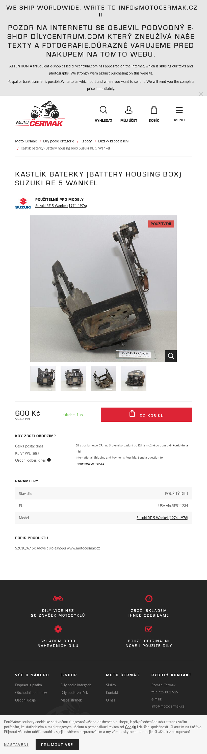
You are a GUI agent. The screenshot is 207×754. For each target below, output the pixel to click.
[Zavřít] (200, 94)
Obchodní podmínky (31, 692)
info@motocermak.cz (90, 463)
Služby (111, 684)
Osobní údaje (25, 699)
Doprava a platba (28, 684)
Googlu (130, 726)
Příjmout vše (57, 744)
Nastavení (16, 744)
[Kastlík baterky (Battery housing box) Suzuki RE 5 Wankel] (103, 288)
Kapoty (86, 140)
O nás (110, 699)
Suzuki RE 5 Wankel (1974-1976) (61, 205)
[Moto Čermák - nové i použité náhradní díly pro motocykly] (40, 113)
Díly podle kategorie (58, 140)
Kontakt (112, 692)
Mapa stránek (71, 699)
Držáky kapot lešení (113, 140)
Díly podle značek (74, 692)
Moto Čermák (26, 140)
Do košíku (151, 415)
